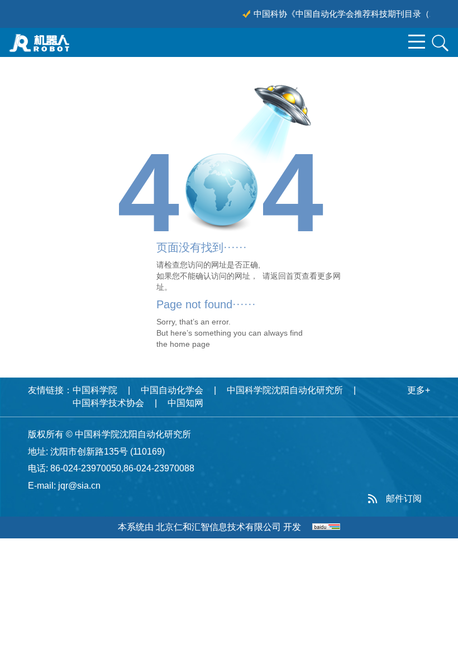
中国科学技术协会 (108, 403)
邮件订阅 (404, 498)
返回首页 (286, 275)
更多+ (418, 390)
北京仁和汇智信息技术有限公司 (218, 527)
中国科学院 (95, 390)
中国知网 (185, 403)
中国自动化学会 (172, 390)
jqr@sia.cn (79, 485)
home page (190, 344)
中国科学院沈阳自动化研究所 (285, 390)
